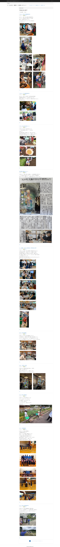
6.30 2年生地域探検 (22, 332)
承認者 (25, 15)
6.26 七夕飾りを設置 (23, 365)
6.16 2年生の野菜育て (23, 394)
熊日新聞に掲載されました (23, 171)
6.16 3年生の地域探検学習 (24, 505)
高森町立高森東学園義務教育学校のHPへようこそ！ (15, 1)
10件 (25, 12)
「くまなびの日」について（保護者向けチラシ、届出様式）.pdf (36, 5)
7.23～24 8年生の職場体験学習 (24, 14)
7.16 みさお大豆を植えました (24, 125)
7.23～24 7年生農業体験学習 (24, 93)
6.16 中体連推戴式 (22, 428)
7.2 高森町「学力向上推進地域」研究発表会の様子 (28, 247)
